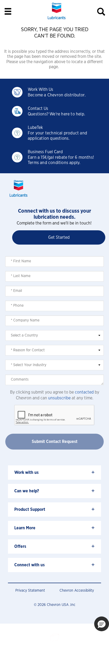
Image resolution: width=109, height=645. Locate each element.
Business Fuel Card (45, 152)
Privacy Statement (30, 590)
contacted (84, 392)
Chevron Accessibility (77, 590)
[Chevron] (56, 20)
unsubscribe (59, 398)
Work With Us (40, 89)
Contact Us (38, 108)
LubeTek (35, 127)
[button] (101, 623)
